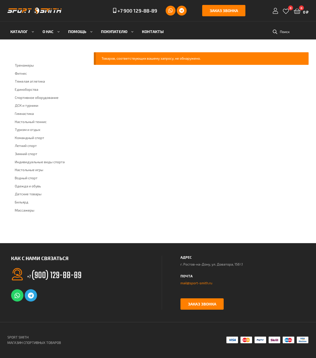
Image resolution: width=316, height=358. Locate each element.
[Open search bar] (275, 32)
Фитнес (21, 73)
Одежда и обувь (28, 186)
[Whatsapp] (171, 11)
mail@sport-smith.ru (196, 283)
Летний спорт (26, 145)
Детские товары (28, 194)
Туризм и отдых (27, 129)
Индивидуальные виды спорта (40, 162)
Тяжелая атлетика (30, 81)
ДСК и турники (26, 105)
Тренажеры (24, 65)
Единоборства (26, 89)
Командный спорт (29, 138)
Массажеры (24, 210)
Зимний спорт (26, 154)
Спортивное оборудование (37, 97)
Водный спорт (26, 178)
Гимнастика (24, 113)
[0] (286, 11)
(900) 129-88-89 (54, 276)
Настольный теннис (31, 122)
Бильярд (21, 202)
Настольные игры (29, 170)
